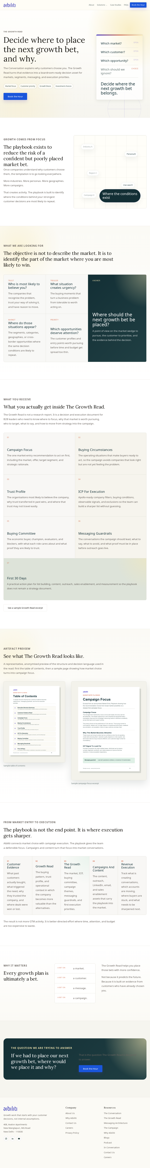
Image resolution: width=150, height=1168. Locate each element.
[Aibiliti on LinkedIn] (12, 1138)
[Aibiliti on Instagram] (6, 1138)
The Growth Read (112, 1118)
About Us (70, 1113)
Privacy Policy (72, 1132)
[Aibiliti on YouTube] (18, 1138)
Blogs (106, 1137)
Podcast (108, 1142)
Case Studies (115, 5)
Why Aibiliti (71, 1118)
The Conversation (112, 1113)
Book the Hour (138, 5)
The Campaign (111, 1127)
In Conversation (112, 1147)
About (91, 5)
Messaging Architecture (115, 1123)
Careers (69, 1127)
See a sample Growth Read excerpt (25, 607)
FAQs (126, 5)
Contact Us (70, 1123)
